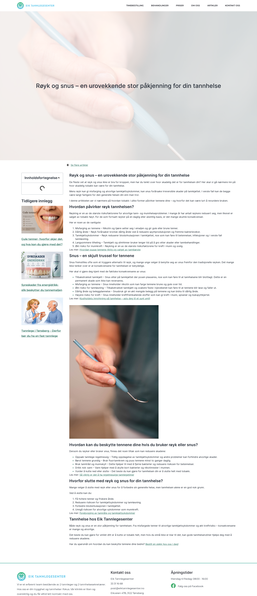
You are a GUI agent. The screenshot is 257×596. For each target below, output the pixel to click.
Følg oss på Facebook (190, 586)
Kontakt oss (232, 5)
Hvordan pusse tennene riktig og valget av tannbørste (110, 249)
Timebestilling (135, 5)
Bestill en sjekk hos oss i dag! (161, 544)
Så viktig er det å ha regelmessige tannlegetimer (107, 474)
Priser (180, 5)
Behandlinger (160, 5)
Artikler (212, 5)
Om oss (195, 5)
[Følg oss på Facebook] (173, 585)
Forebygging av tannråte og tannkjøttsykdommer (107, 513)
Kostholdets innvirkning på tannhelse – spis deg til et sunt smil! (115, 298)
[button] (59, 178)
